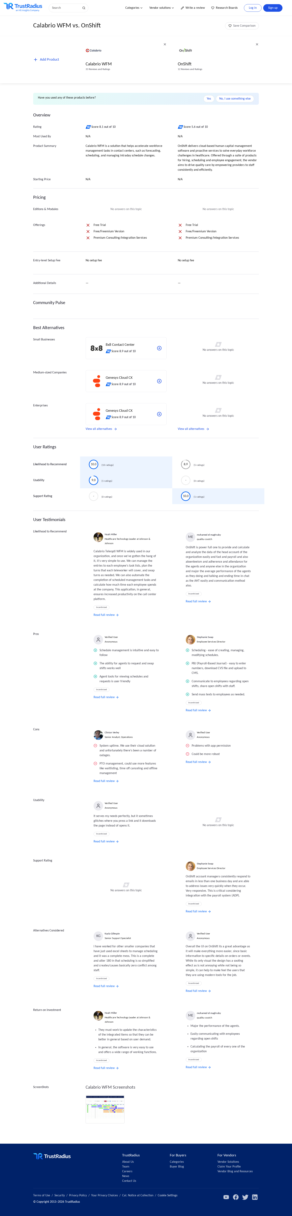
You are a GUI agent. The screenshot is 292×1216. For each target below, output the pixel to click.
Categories (132, 8)
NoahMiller (111, 534)
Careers (127, 1171)
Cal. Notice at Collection (137, 1195)
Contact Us (129, 1181)
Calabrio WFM (99, 64)
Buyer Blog (177, 1166)
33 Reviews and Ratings (98, 69)
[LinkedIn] (255, 1197)
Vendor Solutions (228, 1162)
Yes (209, 98)
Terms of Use (41, 1195)
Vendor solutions (160, 8)
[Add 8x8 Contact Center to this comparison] (159, 348)
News (125, 1176)
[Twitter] (245, 1197)
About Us (128, 1162)
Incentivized (101, 607)
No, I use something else (235, 98)
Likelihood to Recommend (50, 464)
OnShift (184, 64)
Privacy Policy (78, 1195)
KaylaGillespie (112, 933)
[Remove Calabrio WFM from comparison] (165, 44)
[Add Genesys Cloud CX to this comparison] (159, 381)
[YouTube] (226, 1197)
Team (125, 1166)
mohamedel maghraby (209, 535)
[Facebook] (236, 1197)
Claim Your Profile (229, 1166)
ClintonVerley (112, 732)
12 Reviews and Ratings (190, 69)
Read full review (104, 615)
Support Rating (42, 496)
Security (59, 1195)
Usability (38, 480)
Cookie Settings (167, 1195)
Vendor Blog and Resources (235, 1171)
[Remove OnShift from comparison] (257, 44)
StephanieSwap (205, 637)
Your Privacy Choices (104, 1195)
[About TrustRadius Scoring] (88, 127)
